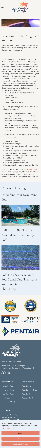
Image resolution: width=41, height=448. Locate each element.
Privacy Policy (9, 428)
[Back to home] (20, 7)
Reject (20, 438)
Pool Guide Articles (29, 390)
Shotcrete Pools (7, 390)
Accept (20, 433)
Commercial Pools (8, 402)
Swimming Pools (7, 386)
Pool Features (6, 398)
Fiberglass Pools (7, 394)
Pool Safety (26, 394)
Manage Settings (20, 444)
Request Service (28, 398)
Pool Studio (26, 386)
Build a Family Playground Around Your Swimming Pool (18, 235)
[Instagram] (9, 373)
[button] (2, 7)
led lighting (32, 169)
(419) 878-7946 (13, 420)
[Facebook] (3, 373)
